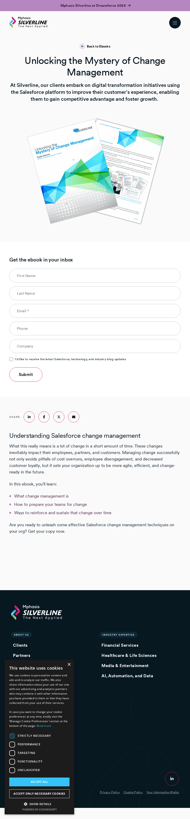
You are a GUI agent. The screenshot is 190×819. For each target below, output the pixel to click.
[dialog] (39, 737)
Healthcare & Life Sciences (128, 655)
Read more (44, 726)
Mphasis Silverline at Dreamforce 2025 (93, 5)
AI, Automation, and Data (127, 675)
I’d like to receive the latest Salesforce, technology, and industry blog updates (70, 359)
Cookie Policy (133, 792)
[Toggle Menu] (175, 22)
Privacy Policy (110, 792)
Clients (20, 645)
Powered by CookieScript (39, 809)
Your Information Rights (162, 792)
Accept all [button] (39, 782)
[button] (39, 803)
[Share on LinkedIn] (29, 416)
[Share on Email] (73, 416)
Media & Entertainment (125, 665)
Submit (26, 374)
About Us (21, 634)
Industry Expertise (118, 634)
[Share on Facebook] (44, 416)
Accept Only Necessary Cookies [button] (39, 794)
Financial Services (119, 645)
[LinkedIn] (172, 779)
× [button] (69, 664)
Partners (21, 655)
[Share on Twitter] (58, 416)
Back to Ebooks (99, 46)
